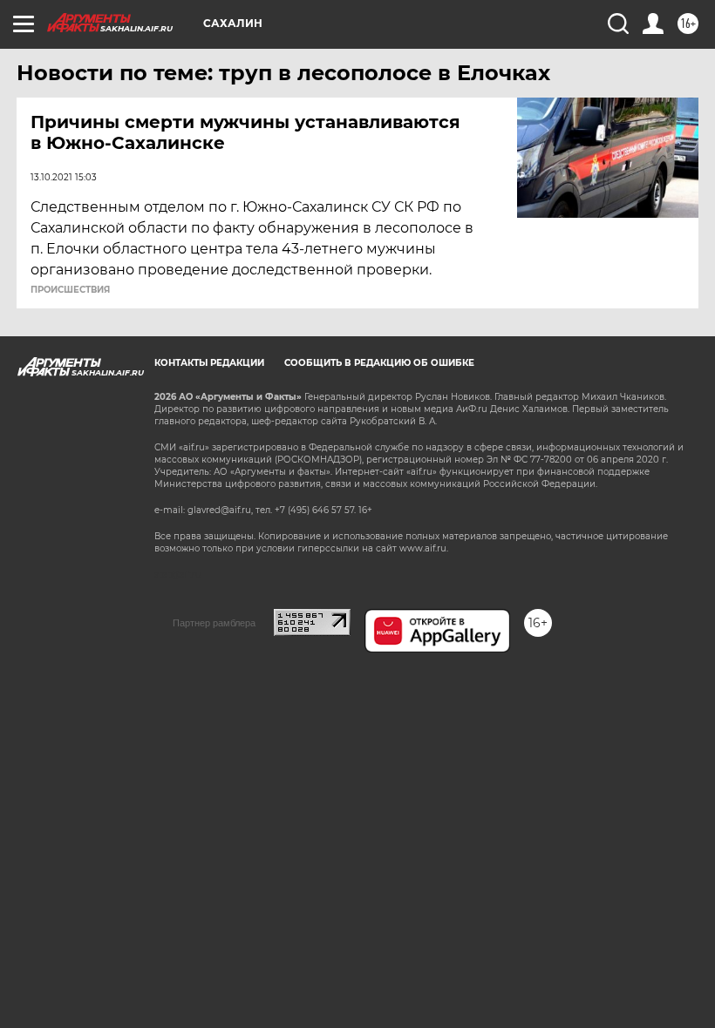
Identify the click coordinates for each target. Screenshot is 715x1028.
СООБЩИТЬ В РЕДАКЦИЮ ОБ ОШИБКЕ (379, 363)
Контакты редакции (209, 363)
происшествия (70, 290)
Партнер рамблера (214, 623)
